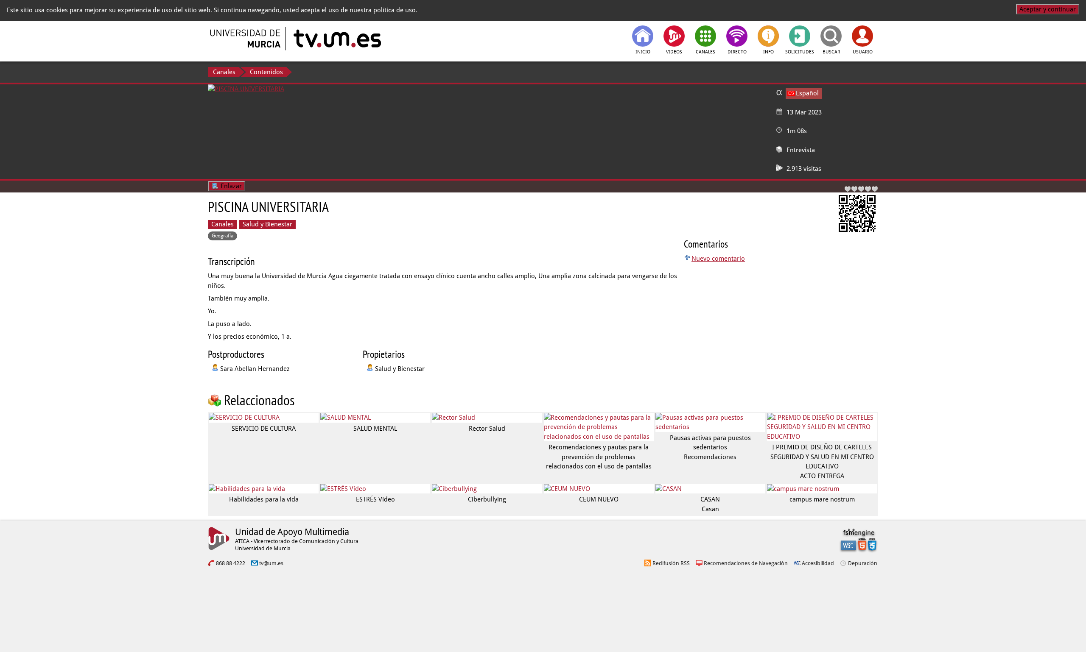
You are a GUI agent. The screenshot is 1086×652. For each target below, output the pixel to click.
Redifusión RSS (671, 563)
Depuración (862, 563)
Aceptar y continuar (1047, 9)
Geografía (222, 236)
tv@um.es (271, 563)
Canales (224, 72)
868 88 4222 (230, 563)
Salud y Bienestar (267, 224)
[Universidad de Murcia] (246, 38)
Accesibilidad (818, 563)
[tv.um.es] (336, 38)
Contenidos (266, 72)
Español (807, 93)
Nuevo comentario (718, 258)
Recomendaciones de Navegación (746, 563)
